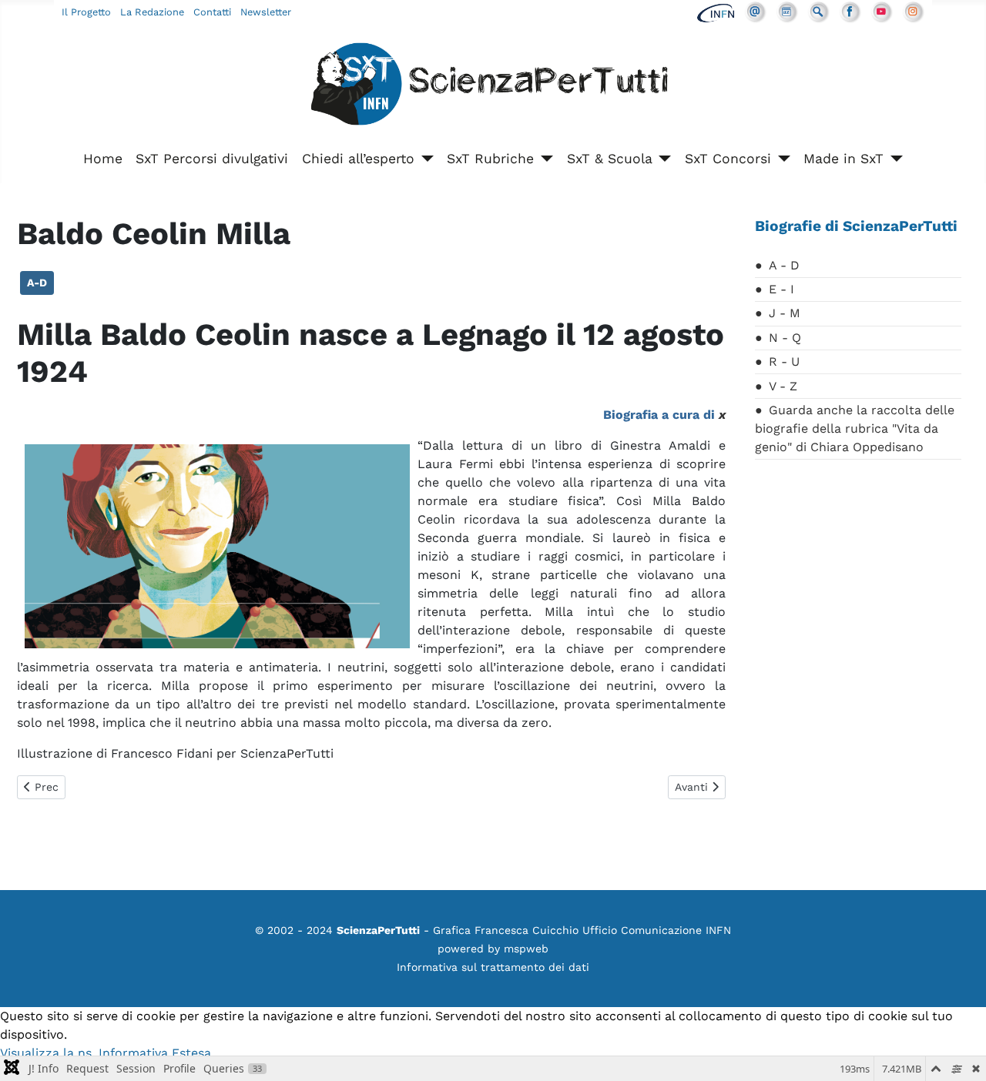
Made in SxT (843, 158)
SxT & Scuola (609, 158)
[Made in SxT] (893, 159)
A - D (784, 265)
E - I (781, 289)
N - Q (785, 337)
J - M (784, 313)
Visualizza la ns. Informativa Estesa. (107, 1053)
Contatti (212, 12)
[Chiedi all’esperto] (424, 159)
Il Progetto (86, 12)
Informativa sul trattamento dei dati (493, 967)
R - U (784, 361)
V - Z (783, 386)
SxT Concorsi (728, 158)
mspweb (526, 948)
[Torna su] (959, 1052)
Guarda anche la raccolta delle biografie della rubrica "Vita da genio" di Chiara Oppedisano (854, 428)
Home (102, 158)
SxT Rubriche (490, 158)
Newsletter (265, 12)
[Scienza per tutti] (493, 86)
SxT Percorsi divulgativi (212, 158)
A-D (37, 282)
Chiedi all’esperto (358, 158)
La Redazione (152, 12)
